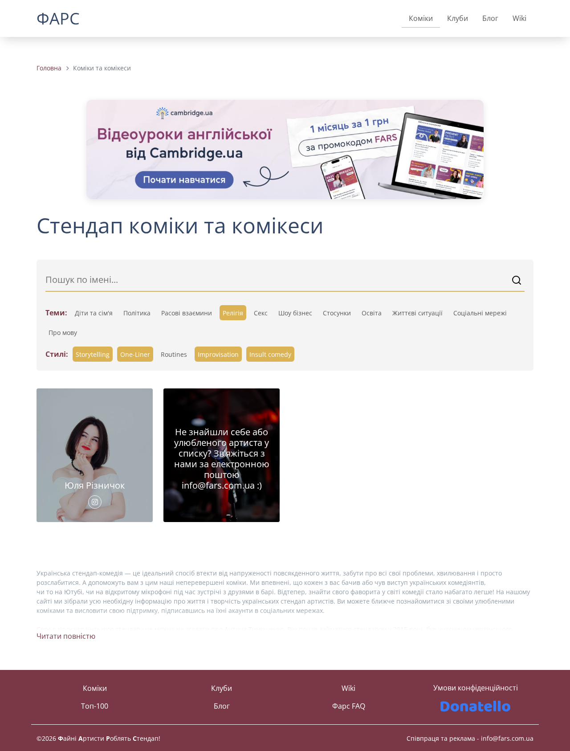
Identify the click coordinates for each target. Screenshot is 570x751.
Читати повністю (66, 636)
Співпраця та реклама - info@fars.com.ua (470, 738)
